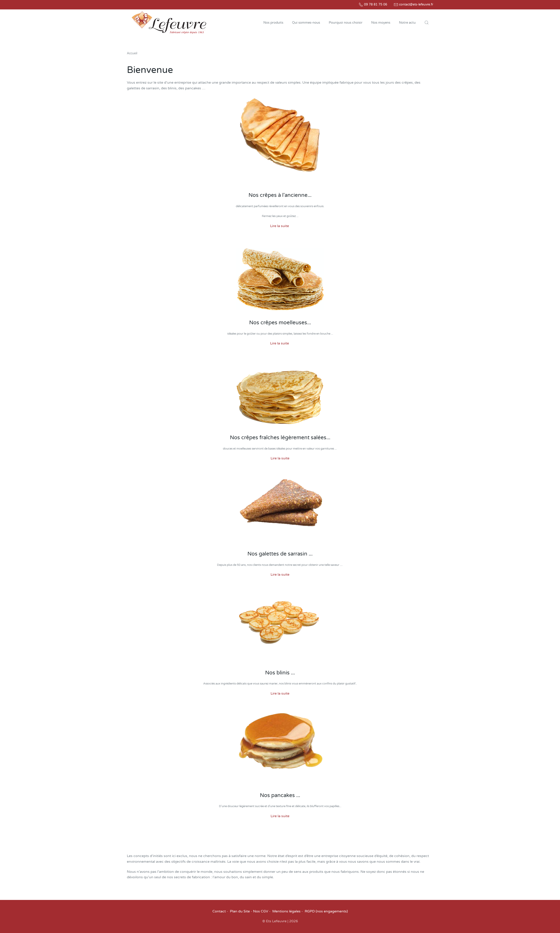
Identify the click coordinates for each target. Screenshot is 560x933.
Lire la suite (279, 226)
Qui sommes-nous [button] (306, 23)
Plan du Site (240, 911)
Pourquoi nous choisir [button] (345, 23)
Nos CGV (260, 911)
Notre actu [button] (407, 23)
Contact (219, 911)
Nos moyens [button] (380, 23)
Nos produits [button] (273, 23)
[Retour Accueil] (169, 22)
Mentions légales (286, 911)
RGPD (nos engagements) (326, 911)
